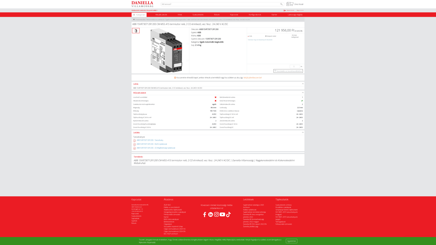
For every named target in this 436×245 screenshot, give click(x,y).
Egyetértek (291, 241)
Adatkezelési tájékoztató (173, 210)
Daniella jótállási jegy (250, 226)
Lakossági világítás (295, 14)
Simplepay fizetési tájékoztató (287, 210)
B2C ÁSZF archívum (171, 234)
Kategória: (207, 42)
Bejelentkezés (290, 10)
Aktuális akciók (161, 14)
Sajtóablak (135, 218)
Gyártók (134, 221)
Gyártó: (196, 32)
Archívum (246, 207)
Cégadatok (168, 224)
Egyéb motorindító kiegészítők (176, 19)
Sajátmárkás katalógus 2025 (253, 205)
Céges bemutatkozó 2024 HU (175, 229)
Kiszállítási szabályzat (283, 207)
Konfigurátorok (255, 14)
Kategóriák (140, 14)
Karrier (274, 14)
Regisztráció (300, 10)
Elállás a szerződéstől (172, 207)
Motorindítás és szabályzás (155, 19)
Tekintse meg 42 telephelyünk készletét (260, 40)
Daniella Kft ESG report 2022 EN (254, 224)
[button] (145, 10)
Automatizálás (140, 19)
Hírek (180, 14)
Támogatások (281, 222)
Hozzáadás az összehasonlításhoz (289, 71)
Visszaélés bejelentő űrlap (173, 226)
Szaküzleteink (198, 14)
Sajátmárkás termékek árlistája (254, 212)
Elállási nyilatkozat (249, 210)
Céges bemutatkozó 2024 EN (174, 231)
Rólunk (216, 14)
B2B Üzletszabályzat (171, 219)
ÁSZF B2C (167, 205)
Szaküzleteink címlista (283, 205)
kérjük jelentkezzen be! (253, 77)
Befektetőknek (169, 222)
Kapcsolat (234, 14)
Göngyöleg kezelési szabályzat (175, 212)
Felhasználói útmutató (172, 214)
